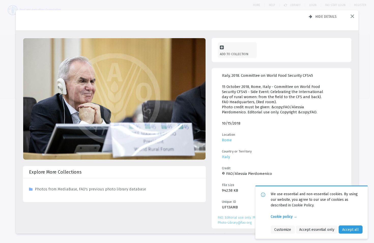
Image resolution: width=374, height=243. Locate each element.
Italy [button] (226, 157)
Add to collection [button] (234, 54)
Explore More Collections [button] (55, 172)
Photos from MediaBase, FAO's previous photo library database (90, 189)
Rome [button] (227, 140)
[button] (352, 16)
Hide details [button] (326, 16)
